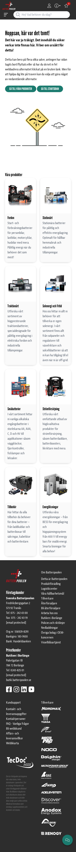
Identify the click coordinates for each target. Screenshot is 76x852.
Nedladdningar (49, 628)
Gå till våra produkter (20, 89)
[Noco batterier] (49, 752)
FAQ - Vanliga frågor (17, 724)
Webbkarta (12, 743)
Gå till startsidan (50, 89)
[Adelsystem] (51, 794)
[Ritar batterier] (46, 731)
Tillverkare (47, 598)
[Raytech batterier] (48, 787)
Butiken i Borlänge (51, 618)
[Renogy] (51, 833)
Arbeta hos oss (49, 613)
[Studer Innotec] (48, 825)
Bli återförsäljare (50, 608)
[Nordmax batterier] (51, 710)
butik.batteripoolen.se (18, 680)
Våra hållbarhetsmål (52, 594)
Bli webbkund (13, 729)
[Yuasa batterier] (45, 720)
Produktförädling (51, 584)
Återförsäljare (49, 603)
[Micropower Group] (55, 768)
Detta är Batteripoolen (54, 579)
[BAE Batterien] (46, 777)
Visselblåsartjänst (51, 642)
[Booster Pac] (47, 742)
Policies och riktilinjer (53, 623)
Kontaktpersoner (16, 719)
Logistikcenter (49, 589)
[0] (66, 6)
